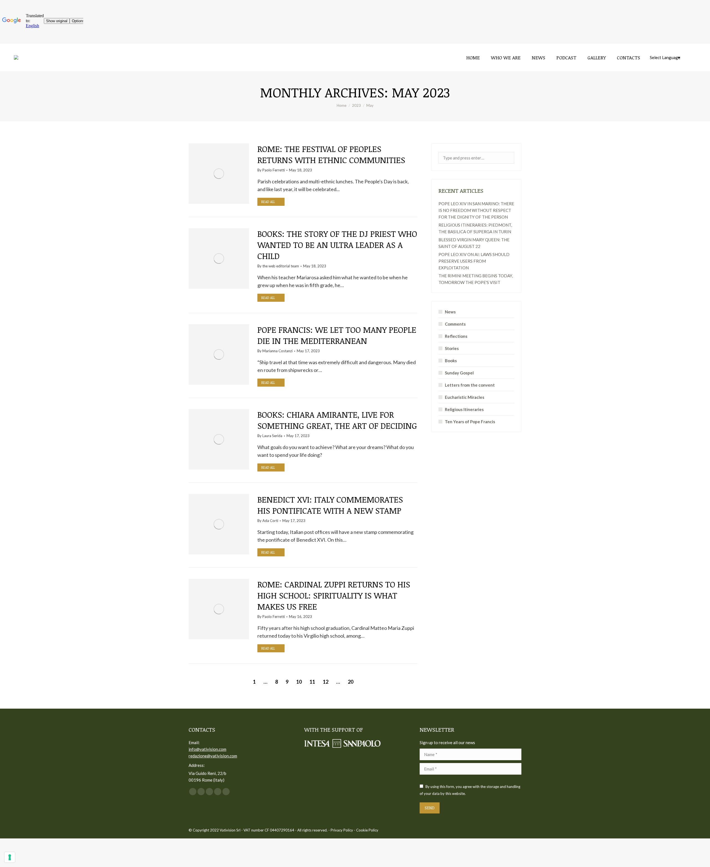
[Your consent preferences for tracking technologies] (9, 857)
